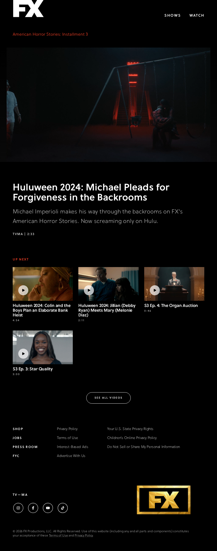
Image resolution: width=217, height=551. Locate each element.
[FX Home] (28, 10)
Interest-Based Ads (72, 447)
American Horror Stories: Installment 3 (50, 34)
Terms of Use (67, 438)
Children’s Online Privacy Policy (132, 438)
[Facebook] (33, 507)
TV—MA (20, 495)
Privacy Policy (67, 429)
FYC (16, 456)
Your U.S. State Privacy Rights (130, 429)
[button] (108, 398)
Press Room (25, 447)
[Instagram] (18, 507)
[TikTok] (62, 507)
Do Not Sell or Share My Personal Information (143, 447)
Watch (196, 16)
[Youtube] (47, 507)
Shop (18, 429)
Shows (172, 16)
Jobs (17, 438)
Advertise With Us (71, 456)
